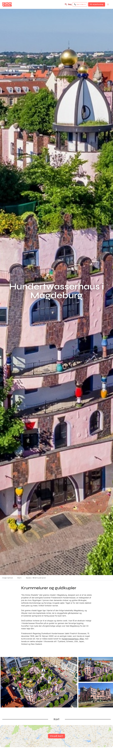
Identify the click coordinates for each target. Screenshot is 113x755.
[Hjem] (7, 4)
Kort (20, 578)
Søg (70, 4)
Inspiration (7, 578)
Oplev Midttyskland (36, 578)
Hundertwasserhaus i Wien (73, 639)
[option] (39, 682)
